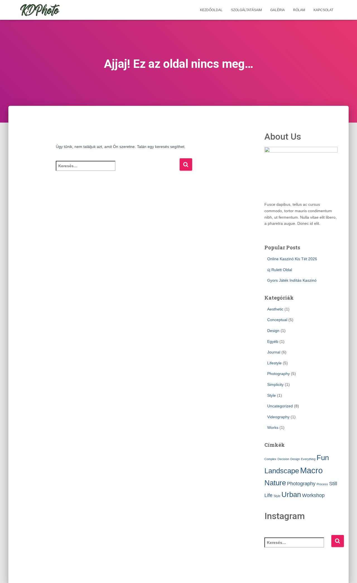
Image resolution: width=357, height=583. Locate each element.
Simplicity (275, 384)
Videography (278, 417)
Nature (275, 483)
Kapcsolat (323, 10)
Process (322, 484)
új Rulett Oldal (279, 269)
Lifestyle (274, 363)
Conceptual (277, 319)
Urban (291, 494)
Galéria (277, 10)
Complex (270, 459)
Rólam (299, 10)
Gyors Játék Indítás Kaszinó (292, 280)
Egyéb (272, 341)
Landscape (281, 471)
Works (272, 427)
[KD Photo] (39, 10)
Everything (308, 459)
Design (273, 330)
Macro (311, 470)
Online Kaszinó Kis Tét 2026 (292, 259)
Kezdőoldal (211, 10)
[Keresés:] (117, 169)
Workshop (313, 495)
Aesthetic (275, 309)
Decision (283, 459)
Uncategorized (280, 406)
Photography (278, 373)
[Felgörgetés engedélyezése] (346, 572)
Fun (323, 457)
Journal (273, 352)
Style (271, 395)
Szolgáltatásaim (246, 10)
